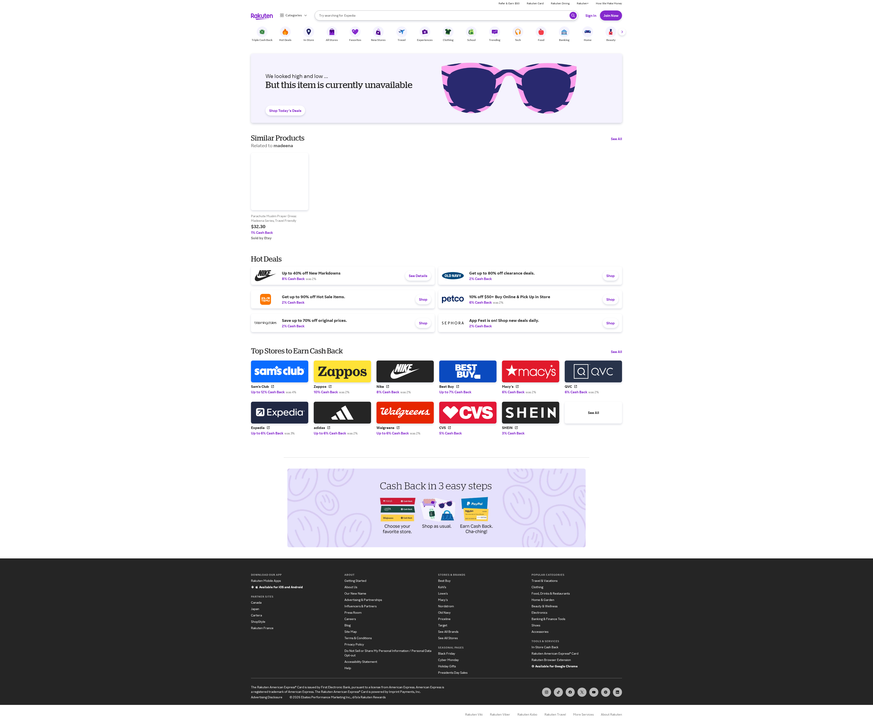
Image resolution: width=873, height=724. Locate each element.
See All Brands (448, 631)
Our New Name (355, 593)
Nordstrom (446, 606)
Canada (256, 602)
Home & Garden (543, 600)
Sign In (590, 15)
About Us (350, 587)
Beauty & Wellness (544, 606)
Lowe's (443, 593)
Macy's (443, 600)
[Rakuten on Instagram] (546, 692)
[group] (279, 196)
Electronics (539, 612)
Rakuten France (262, 628)
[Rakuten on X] (582, 692)
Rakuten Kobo (527, 714)
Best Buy (444, 581)
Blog (347, 625)
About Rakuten (611, 714)
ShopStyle (258, 621)
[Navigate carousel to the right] (622, 31)
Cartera (256, 615)
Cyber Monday (448, 660)
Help (347, 668)
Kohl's (442, 587)
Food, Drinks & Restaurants (551, 593)
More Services (583, 714)
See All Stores (448, 638)
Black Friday (446, 653)
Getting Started (355, 581)
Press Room (352, 612)
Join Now (611, 15)
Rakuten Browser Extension (551, 660)
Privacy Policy (354, 644)
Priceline (444, 619)
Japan (255, 609)
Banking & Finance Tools (548, 619)
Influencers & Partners (360, 606)
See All (616, 138)
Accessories (540, 631)
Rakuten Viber (500, 714)
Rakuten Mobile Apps (266, 581)
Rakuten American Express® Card (555, 653)
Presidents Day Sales (452, 672)
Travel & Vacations (544, 581)
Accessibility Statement (360, 661)
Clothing (537, 587)
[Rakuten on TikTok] (558, 692)
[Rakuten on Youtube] (593, 692)
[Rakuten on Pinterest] (605, 692)
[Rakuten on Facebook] (570, 692)
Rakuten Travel (555, 714)
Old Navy (444, 612)
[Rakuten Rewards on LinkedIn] (617, 692)
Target (442, 625)
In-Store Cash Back (545, 647)
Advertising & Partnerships (363, 600)
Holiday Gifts (447, 666)
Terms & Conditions (358, 638)
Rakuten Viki (474, 714)
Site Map (350, 631)
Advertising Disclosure (266, 697)
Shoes (536, 625)
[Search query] (573, 15)
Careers (350, 619)
